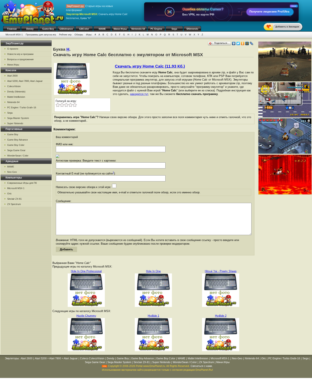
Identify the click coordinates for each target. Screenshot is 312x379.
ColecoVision (14, 86)
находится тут (139, 94)
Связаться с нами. (202, 366)
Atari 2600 (12, 75)
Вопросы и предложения (20, 59)
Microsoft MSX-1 (14, 34)
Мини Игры (120, 29)
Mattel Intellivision (16, 97)
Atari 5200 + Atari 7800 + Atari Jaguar (56, 358)
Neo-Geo (12, 172)
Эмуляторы (12, 358)
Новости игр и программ (20, 54)
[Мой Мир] (247, 43)
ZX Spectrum (14, 204)
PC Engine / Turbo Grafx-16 (21, 107)
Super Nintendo (15, 123)
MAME (102, 29)
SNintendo (192, 29)
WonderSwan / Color (17, 155)
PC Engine (156, 29)
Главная (12, 29)
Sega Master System (18, 118)
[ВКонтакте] (234, 43)
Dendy (30, 29)
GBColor (84, 29)
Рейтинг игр (65, 34)
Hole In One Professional (86, 271)
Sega (174, 29)
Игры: (89, 34)
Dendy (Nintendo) (16, 91)
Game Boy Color (15, 145)
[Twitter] (238, 43)
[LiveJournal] (251, 43)
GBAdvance (66, 29)
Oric (9, 193)
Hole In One (153, 271)
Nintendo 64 (138, 29)
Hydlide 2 (220, 315)
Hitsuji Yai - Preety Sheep (220, 271)
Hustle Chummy (86, 315)
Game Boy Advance (17, 139)
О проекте (12, 48)
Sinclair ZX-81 (14, 199)
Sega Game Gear (16, 150)
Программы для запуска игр (41, 34)
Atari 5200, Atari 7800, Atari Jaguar (25, 81)
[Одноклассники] (242, 43)
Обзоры (78, 34)
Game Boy (48, 29)
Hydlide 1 (153, 315)
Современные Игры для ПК (22, 183)
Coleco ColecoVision (92, 358)
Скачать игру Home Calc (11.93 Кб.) (150, 66)
